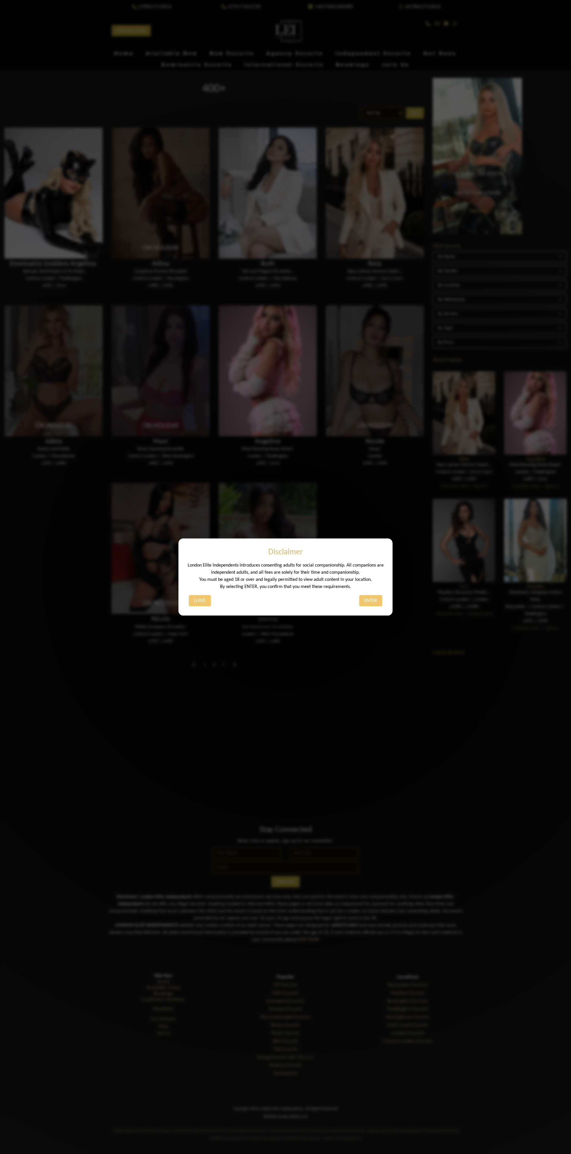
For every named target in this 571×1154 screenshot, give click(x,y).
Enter (370, 600)
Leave (200, 600)
